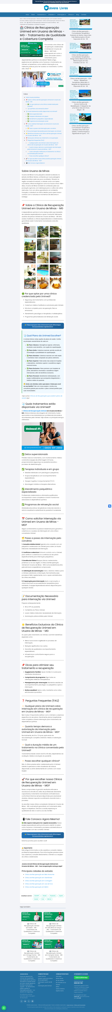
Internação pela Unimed (45, 986)
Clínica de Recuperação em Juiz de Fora (39, 884)
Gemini (36, 899)
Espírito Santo (60, 991)
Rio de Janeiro (60, 980)
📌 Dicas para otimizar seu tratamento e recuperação (42, 138)
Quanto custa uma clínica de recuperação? (45, 979)
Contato (83, 14)
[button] (4, 1008)
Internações (61, 14)
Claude (45, 895)
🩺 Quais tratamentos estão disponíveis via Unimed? (41, 111)
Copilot (61, 895)
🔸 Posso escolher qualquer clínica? (38, 156)
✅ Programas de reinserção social (37, 121)
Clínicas (70, 14)
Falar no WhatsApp (82, 977)
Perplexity (53, 895)
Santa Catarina (60, 989)
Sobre (33, 14)
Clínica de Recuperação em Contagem (38, 881)
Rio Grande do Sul (61, 982)
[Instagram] (21, 1001)
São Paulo (58, 976)
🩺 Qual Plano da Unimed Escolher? (37, 109)
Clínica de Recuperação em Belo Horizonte (39, 874)
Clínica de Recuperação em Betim (36, 887)
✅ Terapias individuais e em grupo (37, 116)
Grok (42, 899)
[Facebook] (32, 1001)
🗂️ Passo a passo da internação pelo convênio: (41, 128)
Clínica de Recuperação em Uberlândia (38, 878)
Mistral (49, 899)
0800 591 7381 (78, 983)
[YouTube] (25, 1001)
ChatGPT (36, 895)
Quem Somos (42, 976)
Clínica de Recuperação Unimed (34, 411)
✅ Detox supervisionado (34, 114)
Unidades (51, 14)
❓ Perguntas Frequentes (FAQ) (35, 140)
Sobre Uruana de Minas (33, 97)
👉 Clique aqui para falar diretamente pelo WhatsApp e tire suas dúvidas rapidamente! (42, 326)
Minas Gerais (59, 978)
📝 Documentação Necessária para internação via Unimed (43, 131)
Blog (77, 14)
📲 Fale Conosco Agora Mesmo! (35, 163)
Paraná (58, 984)
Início (27, 14)
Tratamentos (41, 14)
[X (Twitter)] (28, 1001)
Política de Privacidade (79, 1005)
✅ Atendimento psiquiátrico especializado (40, 119)
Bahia (57, 986)
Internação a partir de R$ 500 (45, 982)
